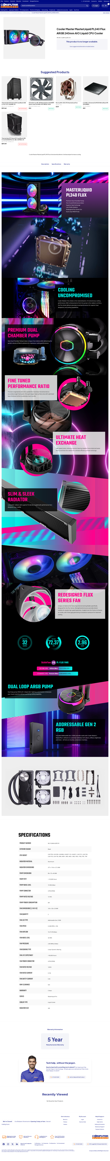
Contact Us (99, 1119)
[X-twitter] (12, 1144)
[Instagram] (8, 1144)
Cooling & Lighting (16, 12)
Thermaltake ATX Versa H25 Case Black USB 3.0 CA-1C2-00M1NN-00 (14, 103)
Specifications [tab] (56, 164)
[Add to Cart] (14, 89)
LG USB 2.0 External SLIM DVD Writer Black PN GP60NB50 (95, 103)
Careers (65, 1124)
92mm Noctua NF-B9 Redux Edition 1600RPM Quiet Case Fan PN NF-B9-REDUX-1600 (41, 103)
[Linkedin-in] (17, 1144)
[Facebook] (4, 1144)
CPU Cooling (26, 12)
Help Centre (100, 1122)
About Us (65, 1119)
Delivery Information (100, 1124)
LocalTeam (26, 1151)
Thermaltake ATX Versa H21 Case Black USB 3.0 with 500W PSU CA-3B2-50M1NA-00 (14, 138)
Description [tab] (45, 164)
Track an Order (82, 1122)
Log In (82, 1119)
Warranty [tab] (67, 164)
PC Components (5, 12)
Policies (65, 1122)
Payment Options (100, 1129)
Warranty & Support (99, 1126)
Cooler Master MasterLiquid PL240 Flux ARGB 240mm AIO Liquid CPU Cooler (46, 12)
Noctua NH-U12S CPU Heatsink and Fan (67, 102)
